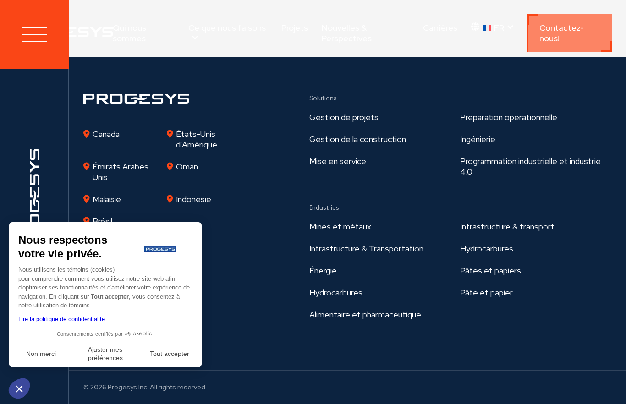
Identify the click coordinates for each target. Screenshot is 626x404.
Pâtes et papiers (490, 270)
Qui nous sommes (129, 33)
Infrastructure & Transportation (366, 248)
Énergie (323, 270)
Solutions (323, 98)
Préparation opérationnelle (508, 117)
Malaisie (107, 199)
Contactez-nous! (561, 33)
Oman (187, 166)
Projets (294, 27)
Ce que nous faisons (227, 27)
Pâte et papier (486, 292)
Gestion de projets (344, 117)
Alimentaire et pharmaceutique (365, 314)
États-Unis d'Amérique (196, 139)
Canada (106, 134)
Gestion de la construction (357, 139)
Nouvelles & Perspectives (347, 33)
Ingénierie (477, 139)
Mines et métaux (340, 226)
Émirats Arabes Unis (120, 171)
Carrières (440, 27)
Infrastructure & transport (507, 226)
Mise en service (337, 161)
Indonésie (193, 199)
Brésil (102, 221)
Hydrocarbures (486, 248)
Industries (324, 207)
